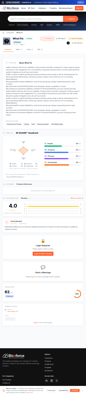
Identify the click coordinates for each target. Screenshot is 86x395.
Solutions (42, 8)
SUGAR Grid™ (49, 364)
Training (26, 124)
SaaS (33, 124)
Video (19, 49)
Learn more (29, 392)
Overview (8, 49)
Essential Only (63, 390)
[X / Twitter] (68, 43)
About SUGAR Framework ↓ (15, 177)
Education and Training (14, 124)
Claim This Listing (76, 38)
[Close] (82, 390)
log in (33, 277)
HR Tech (31, 8)
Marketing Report (66, 8)
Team (30, 49)
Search (72, 19)
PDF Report (61, 38)
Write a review (76, 198)
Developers (49, 370)
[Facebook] (46, 381)
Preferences (51, 390)
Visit (79, 2)
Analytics (49, 25)
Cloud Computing (22, 25)
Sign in (36, 322)
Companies (10, 32)
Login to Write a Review (43, 254)
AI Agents (48, 367)
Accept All (75, 390)
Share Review (78, 43)
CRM (41, 25)
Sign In (79, 8)
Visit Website (48, 38)
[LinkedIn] (51, 381)
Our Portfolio (7, 380)
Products (53, 8)
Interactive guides (43, 124)
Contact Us (6, 383)
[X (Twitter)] (57, 381)
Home (23, 8)
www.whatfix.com (12, 311)
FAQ (39, 49)
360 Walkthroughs (57, 124)
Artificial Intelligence (69, 25)
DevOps (34, 25)
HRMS (58, 25)
